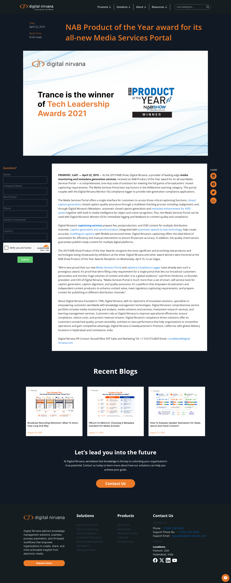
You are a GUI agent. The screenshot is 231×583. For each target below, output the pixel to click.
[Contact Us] (180, 522)
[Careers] (180, 541)
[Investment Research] (91, 537)
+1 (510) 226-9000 (173, 528)
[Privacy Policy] (131, 542)
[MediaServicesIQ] (131, 533)
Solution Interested (14, 219)
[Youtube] (174, 560)
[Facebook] (155, 560)
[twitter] (161, 560)
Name (6, 174)
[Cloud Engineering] (91, 529)
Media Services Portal (108, 267)
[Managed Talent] (91, 550)
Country (8, 231)
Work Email (9, 197)
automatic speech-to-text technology (160, 229)
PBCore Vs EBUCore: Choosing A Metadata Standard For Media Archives (111, 424)
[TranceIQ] (131, 537)
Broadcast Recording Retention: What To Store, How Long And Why (53, 424)
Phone (7, 208)
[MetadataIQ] (131, 529)
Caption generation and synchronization (94, 229)
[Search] (207, 6)
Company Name (12, 186)
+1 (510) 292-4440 (188, 532)
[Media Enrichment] (91, 525)
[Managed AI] (91, 546)
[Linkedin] (168, 560)
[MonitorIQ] (131, 525)
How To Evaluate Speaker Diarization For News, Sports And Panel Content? (175, 424)
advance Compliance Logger (144, 267)
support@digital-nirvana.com (189, 535)
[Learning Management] (91, 542)
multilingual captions (82, 234)
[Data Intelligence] (91, 533)
